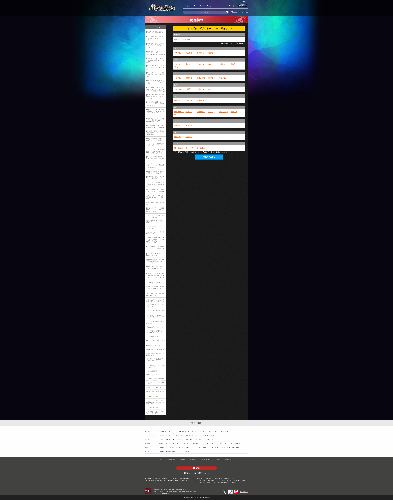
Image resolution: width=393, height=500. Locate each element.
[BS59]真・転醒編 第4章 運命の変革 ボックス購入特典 (155, 139)
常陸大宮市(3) (202, 78)
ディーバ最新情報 (151, 371)
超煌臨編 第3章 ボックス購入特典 (155, 221)
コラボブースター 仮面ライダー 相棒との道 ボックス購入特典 (155, 184)
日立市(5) (211, 112)
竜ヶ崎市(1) (178, 148)
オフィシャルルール (165, 439)
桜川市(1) (211, 78)
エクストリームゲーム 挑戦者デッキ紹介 (203, 435)
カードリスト (163, 435)
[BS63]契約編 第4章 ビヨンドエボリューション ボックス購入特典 (155, 45)
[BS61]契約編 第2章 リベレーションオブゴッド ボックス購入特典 (155, 81)
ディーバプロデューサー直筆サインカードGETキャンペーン (155, 288)
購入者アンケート (214, 431)
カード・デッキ (199, 6)
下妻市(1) (177, 78)
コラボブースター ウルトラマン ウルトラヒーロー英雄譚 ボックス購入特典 (155, 165)
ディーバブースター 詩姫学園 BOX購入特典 (155, 354)
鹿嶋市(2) (234, 64)
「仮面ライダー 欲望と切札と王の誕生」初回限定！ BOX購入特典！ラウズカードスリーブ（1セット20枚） (155, 240)
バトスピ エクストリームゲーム (168, 447)
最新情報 (161, 431)
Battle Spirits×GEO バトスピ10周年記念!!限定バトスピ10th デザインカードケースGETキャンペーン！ (155, 276)
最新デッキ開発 (185, 435)
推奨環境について (193, 459)
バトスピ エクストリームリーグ (188, 447)
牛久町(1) (189, 53)
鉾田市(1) (234, 112)
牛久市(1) (177, 53)
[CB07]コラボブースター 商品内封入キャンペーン (155, 254)
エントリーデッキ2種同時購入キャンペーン (155, 145)
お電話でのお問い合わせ (205, 459)
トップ (161, 459)
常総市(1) (189, 78)
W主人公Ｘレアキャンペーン (155, 387)
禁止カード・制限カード (206, 439)
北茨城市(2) (190, 64)
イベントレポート (198, 443)
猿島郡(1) (222, 78)
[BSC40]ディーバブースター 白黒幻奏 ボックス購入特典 (154, 32)
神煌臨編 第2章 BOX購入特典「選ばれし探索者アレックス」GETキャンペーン (155, 261)
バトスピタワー (202, 431)
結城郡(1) (177, 137)
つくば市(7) (178, 89)
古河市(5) (200, 64)
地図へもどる (209, 157)
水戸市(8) (189, 125)
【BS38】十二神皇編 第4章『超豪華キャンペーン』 (154, 359)
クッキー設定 (217, 459)
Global (244, 2)
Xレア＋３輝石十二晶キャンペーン (155, 341)
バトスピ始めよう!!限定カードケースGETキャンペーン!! (155, 332)
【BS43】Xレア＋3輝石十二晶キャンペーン (155, 305)
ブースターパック (171, 431)
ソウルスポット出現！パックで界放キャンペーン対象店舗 (156, 366)
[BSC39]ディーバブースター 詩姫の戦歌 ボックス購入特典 (155, 126)
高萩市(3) (211, 89)
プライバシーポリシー (229, 459)
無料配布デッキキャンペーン (155, 349)
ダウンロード (176, 439)
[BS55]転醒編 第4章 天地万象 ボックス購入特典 (155, 177)
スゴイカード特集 (174, 435)
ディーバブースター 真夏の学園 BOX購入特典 (155, 294)
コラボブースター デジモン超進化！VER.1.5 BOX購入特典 (155, 300)
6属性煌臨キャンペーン (153, 346)
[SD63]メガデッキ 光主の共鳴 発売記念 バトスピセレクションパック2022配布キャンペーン (155, 112)
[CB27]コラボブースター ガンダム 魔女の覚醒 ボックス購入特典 (155, 38)
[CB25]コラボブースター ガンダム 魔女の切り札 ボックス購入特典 (155, 60)
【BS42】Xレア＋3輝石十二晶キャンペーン (155, 317)
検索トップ (178, 39)
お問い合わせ (182, 459)
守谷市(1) (177, 125)
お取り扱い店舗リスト (155, 283)
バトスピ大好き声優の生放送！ (168, 451)
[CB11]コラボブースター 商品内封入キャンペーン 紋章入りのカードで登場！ (155, 209)
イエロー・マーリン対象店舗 (156, 382)
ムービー (210, 6)
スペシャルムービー (204, 447)
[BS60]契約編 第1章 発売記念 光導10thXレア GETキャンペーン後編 (155, 96)
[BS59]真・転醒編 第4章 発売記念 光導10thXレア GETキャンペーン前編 (155, 132)
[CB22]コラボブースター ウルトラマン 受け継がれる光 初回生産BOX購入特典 (155, 119)
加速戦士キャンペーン (153, 375)
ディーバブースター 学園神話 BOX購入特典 (155, 233)
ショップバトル (173, 443)
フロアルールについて (211, 443)
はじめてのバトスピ (171, 459)
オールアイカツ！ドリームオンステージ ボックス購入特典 (155, 190)
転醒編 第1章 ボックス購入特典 (155, 203)
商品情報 (188, 6)
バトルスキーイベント (240, 443)
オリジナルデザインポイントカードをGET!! (155, 227)
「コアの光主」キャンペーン (155, 327)
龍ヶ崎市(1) (201, 148)
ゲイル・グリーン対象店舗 (156, 378)
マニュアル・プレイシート (189, 439)
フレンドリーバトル (185, 443)
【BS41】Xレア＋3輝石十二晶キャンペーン (155, 322)
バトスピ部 (242, 6)
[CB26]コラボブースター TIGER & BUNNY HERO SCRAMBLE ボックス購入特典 (155, 52)
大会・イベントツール (226, 443)
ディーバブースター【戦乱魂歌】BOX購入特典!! (155, 412)
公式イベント (163, 443)
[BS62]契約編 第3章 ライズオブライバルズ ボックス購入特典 (155, 67)
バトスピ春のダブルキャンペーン (155, 392)
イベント (231, 6)
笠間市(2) (222, 64)
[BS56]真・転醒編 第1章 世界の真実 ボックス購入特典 (155, 172)
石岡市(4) (200, 53)
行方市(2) (177, 100)
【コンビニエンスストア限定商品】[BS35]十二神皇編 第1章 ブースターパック (155, 402)
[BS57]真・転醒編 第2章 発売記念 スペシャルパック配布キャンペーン (155, 158)
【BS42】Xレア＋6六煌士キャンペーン (155, 311)
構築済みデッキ (183, 431)
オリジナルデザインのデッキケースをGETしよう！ (155, 216)
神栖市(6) (211, 64)
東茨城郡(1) (223, 112)
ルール (220, 6)
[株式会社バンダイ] (236, 490)
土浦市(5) (189, 89)
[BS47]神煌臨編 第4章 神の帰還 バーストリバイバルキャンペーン (155, 248)
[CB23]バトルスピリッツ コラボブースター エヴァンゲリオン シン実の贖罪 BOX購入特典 (155, 89)
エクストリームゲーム (240, 12)
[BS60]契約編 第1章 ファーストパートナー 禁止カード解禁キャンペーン (155, 103)
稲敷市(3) (211, 53)
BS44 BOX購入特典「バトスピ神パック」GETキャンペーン (155, 268)
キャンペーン (156, 27)
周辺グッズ (193, 431)
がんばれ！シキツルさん (232, 447)
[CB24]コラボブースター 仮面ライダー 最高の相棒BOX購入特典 (155, 74)
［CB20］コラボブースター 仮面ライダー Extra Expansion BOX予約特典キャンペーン (155, 151)
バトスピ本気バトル (217, 447)
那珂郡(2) (200, 100)
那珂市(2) (189, 100)
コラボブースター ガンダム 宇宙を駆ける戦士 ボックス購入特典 (155, 196)
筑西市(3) (200, 89)
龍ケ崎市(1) (190, 148)
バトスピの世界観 (184, 451)
